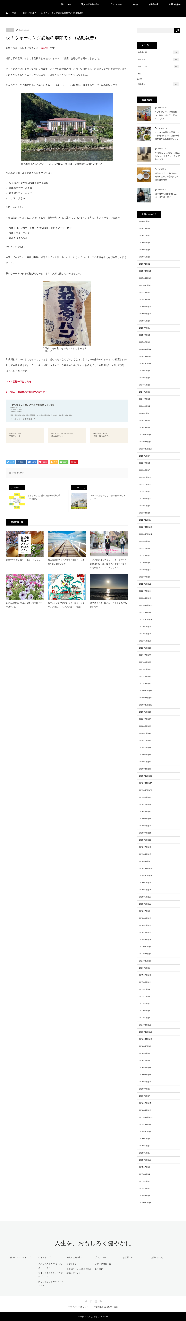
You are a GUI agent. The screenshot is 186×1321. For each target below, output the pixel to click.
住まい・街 (157, 66)
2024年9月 (143, 371)
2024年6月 (143, 392)
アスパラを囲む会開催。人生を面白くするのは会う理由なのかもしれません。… (167, 135)
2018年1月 (143, 940)
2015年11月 (144, 1124)
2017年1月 (143, 1025)
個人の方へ (66, 4)
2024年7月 (143, 385)
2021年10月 (144, 620)
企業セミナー (73, 1264)
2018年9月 (143, 883)
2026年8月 (143, 221)
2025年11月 (144, 278)
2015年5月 (143, 1167)
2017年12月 (144, 947)
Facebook (90, 1301)
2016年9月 (143, 1053)
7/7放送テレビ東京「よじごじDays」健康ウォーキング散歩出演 (167, 156)
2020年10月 (144, 705)
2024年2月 (143, 420)
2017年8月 (143, 975)
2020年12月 (144, 691)
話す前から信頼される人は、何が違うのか (166, 195)
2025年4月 (143, 328)
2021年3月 (143, 669)
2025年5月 (143, 321)
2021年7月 (143, 641)
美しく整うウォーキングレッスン (50, 1283)
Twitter (85, 1301)
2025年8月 (143, 300)
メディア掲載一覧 (103, 1264)
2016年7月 (143, 1068)
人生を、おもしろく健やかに (93, 1243)
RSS (100, 1301)
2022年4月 (143, 577)
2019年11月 (144, 783)
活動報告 (20, 473)
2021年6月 (143, 648)
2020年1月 (143, 769)
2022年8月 (143, 548)
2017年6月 (143, 989)
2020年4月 (143, 748)
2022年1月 (143, 598)
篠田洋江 (45, 48)
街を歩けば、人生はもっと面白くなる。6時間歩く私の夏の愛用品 (167, 176)
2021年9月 (143, 627)
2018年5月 (143, 911)
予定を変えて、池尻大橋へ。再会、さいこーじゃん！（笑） (166, 115)
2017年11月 (144, 954)
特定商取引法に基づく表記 (106, 1307)
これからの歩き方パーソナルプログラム (50, 1266)
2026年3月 (143, 250)
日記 (9, 30)
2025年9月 (143, 292)
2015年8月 (143, 1146)
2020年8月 (143, 719)
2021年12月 (144, 605)
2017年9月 (143, 968)
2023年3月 (143, 499)
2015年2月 (143, 1188)
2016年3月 (143, 1096)
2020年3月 (143, 755)
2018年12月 (144, 861)
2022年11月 (144, 527)
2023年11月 (144, 442)
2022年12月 (144, 520)
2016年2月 (143, 1103)
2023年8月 (143, 463)
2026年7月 (143, 228)
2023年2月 (143, 506)
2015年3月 (143, 1181)
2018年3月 (143, 925)
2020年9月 (143, 712)
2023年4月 (143, 492)
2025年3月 (143, 335)
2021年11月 (144, 612)
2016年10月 (144, 1046)
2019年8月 (143, 804)
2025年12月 (144, 271)
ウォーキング (44, 1257)
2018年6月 (143, 904)
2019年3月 (143, 840)
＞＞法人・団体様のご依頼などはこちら (27, 392)
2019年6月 (143, 819)
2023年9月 (143, 456)
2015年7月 (143, 1153)
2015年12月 (144, 1117)
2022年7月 (143, 556)
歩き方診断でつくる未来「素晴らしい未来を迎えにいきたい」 (66, 562)
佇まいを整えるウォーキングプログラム (50, 1275)
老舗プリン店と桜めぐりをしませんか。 (24, 560)
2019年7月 (143, 812)
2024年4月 (143, 406)
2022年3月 (143, 584)
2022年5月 (143, 570)
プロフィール (116, 4)
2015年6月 (143, 1160)
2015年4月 (143, 1174)
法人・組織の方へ (75, 1257)
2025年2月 (143, 342)
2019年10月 (144, 790)
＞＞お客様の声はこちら (18, 381)
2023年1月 (143, 513)
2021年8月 (143, 634)
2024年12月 (144, 349)
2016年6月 (143, 1075)
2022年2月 (143, 591)
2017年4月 (143, 1004)
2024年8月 (143, 378)
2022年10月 (144, 534)
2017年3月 (143, 1011)
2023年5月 (143, 484)
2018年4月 (143, 918)
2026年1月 (143, 264)
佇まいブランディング (20, 1257)
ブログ (135, 4)
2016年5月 (143, 1082)
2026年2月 (143, 257)
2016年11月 (144, 1039)
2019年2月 (143, 847)
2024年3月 (143, 413)
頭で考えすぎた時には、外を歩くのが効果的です (108, 605)
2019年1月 (143, 854)
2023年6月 (143, 477)
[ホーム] (7, 10)
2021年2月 (143, 676)
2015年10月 (144, 1132)
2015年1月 (143, 1196)
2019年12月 (144, 776)
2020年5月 (143, 740)
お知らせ (157, 59)
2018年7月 (143, 897)
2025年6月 (143, 314)
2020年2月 (143, 762)
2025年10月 (144, 285)
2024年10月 (144, 364)
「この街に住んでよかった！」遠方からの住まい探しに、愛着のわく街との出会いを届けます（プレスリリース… (108, 563)
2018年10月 (144, 876)
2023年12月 (144, 435)
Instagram (95, 1301)
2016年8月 (143, 1060)
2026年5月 (143, 236)
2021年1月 (143, 684)
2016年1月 (143, 1110)
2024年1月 (143, 428)
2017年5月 (143, 996)
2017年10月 (144, 961)
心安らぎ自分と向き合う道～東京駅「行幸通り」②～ (24, 605)
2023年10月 (144, 449)
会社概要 (99, 1269)
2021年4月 (143, 662)
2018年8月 (143, 890)
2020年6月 (143, 733)
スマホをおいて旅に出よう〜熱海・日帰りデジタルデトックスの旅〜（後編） (66, 605)
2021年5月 (143, 655)
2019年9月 (143, 797)
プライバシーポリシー (78, 1307)
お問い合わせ (175, 4)
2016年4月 (143, 1089)
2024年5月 (143, 399)
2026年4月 (143, 243)
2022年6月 (143, 563)
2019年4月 (143, 833)
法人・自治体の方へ (90, 4)
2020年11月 (144, 698)
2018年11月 (144, 868)
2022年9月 (143, 541)
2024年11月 (144, 356)
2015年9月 (143, 1139)
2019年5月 (143, 826)
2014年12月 (144, 1203)
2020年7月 (143, 726)
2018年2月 (143, 932)
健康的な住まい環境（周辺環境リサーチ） (79, 1271)
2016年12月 (144, 1032)
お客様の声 (153, 4)
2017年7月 (143, 982)
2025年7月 (143, 307)
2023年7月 (143, 470)
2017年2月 (143, 1018)
